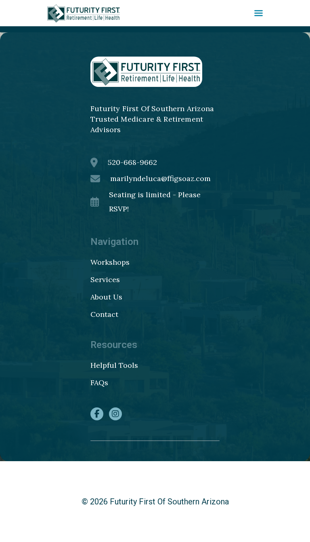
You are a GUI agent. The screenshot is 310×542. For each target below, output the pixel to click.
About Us (106, 297)
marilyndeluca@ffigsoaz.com (160, 178)
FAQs (99, 382)
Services (105, 279)
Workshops (110, 262)
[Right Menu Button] (258, 13)
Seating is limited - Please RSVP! (155, 201)
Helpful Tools (114, 365)
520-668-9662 (132, 162)
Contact (104, 314)
